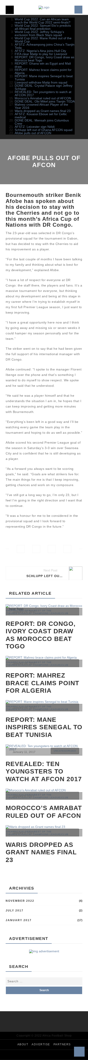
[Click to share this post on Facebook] (21, 549)
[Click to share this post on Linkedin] (67, 549)
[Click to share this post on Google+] (52, 549)
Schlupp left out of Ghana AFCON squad (43, 130)
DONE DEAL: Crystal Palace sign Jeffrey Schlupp (43, 87)
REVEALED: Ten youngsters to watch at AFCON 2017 (43, 93)
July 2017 (14, 910)
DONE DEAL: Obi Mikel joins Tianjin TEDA (45, 101)
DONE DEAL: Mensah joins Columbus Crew (42, 122)
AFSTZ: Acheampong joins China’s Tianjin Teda (44, 46)
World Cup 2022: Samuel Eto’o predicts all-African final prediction (43, 27)
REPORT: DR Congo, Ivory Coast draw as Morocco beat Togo (44, 58)
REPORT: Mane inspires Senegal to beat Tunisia (44, 77)
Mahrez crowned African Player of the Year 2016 (41, 106)
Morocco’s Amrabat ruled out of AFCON (43, 98)
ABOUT (22, 1044)
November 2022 (20, 900)
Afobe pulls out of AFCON (33, 133)
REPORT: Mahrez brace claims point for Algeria (43, 71)
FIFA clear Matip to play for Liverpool (41, 54)
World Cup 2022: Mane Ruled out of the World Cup (43, 39)
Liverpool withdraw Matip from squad (41, 82)
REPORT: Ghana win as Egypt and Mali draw (43, 65)
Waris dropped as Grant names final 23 (43, 111)
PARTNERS (62, 1044)
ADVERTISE (41, 1044)
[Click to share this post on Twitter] (36, 549)
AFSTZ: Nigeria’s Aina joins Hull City (40, 51)
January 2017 (19, 920)
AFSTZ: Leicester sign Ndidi (35, 126)
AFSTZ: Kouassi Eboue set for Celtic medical (41, 115)
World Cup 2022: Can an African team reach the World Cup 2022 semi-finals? (42, 20)
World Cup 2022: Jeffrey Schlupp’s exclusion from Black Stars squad (39, 33)
